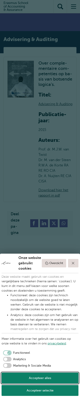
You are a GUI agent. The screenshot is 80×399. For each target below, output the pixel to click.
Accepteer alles (40, 378)
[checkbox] (16, 352)
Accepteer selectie (40, 390)
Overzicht (56, 263)
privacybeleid (57, 343)
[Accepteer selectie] (73, 263)
